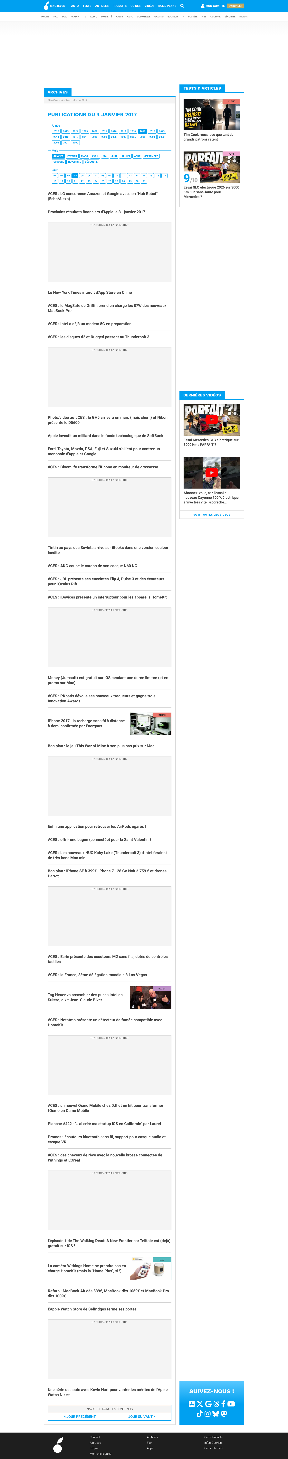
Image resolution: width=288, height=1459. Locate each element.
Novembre (74, 161)
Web (203, 16)
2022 (94, 131)
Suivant (140, 1417)
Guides (135, 6)
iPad (55, 16)
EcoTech (173, 16)
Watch (75, 16)
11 (123, 175)
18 (54, 181)
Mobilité (106, 16)
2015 (162, 131)
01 (54, 175)
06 (89, 175)
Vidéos (149, 6)
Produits (119, 6)
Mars (84, 156)
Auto (130, 16)
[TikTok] (200, 1414)
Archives (65, 100)
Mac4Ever (53, 100)
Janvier (58, 156)
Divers (243, 16)
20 (68, 181)
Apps (150, 1448)
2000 (75, 142)
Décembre (91, 161)
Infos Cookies (213, 1442)
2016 (152, 131)
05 (82, 175)
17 (164, 175)
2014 (56, 137)
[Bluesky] (215, 1414)
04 (75, 175)
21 (75, 181)
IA (183, 16)
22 (82, 181)
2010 (94, 137)
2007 (123, 137)
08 (102, 175)
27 (116, 181)
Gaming (159, 16)
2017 (142, 131)
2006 (133, 137)
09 (109, 175)
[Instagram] (208, 1414)
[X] (200, 1404)
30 (137, 181)
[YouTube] (231, 1404)
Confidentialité (213, 1437)
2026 (56, 131)
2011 (85, 137)
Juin (114, 156)
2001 (66, 142)
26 (109, 181)
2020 (114, 131)
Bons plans (167, 6)
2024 (75, 131)
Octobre (58, 161)
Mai (105, 156)
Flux (149, 1442)
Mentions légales (100, 1453)
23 (89, 181)
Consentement (213, 1448)
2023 (85, 131)
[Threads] (216, 1404)
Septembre (151, 156)
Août (137, 156)
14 (144, 175)
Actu (75, 6)
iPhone (45, 16)
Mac (64, 16)
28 (123, 181)
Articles (102, 6)
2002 (56, 142)
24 (96, 181)
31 (144, 181)
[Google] (208, 1404)
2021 (104, 131)
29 (130, 181)
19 (61, 181)
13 (137, 175)
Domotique (143, 16)
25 (102, 181)
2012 (75, 137)
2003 (162, 137)
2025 (66, 131)
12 (130, 175)
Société (192, 16)
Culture (215, 16)
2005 (142, 137)
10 (116, 175)
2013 (66, 137)
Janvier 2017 (80, 100)
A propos (95, 1442)
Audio (93, 16)
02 (61, 175)
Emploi (94, 1448)
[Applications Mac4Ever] (192, 1404)
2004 (152, 137)
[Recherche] (182, 6)
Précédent (81, 1417)
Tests (87, 6)
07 (96, 175)
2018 (133, 131)
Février (72, 156)
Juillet (125, 156)
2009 (104, 137)
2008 (114, 137)
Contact (95, 1437)
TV (84, 16)
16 (157, 175)
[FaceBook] (223, 1404)
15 (150, 175)
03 (68, 175)
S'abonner (235, 6)
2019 (123, 131)
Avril (95, 156)
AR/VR (119, 16)
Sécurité (230, 16)
